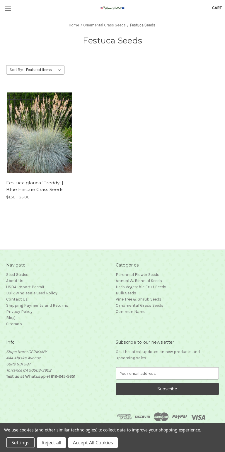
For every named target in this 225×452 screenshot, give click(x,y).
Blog (10, 317)
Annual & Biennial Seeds (139, 280)
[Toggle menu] (8, 8)
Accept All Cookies (93, 442)
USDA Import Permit (25, 286)
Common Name (130, 311)
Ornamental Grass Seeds (139, 305)
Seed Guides (17, 274)
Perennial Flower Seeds (137, 274)
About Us (14, 280)
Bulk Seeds (126, 293)
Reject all (51, 442)
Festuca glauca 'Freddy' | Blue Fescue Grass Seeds (34, 186)
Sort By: (16, 70)
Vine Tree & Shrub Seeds (138, 299)
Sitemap (14, 323)
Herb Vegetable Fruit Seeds (141, 286)
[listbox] (44, 69)
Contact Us (17, 299)
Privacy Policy (19, 311)
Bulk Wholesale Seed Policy (31, 293)
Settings (20, 442)
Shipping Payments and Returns (37, 305)
